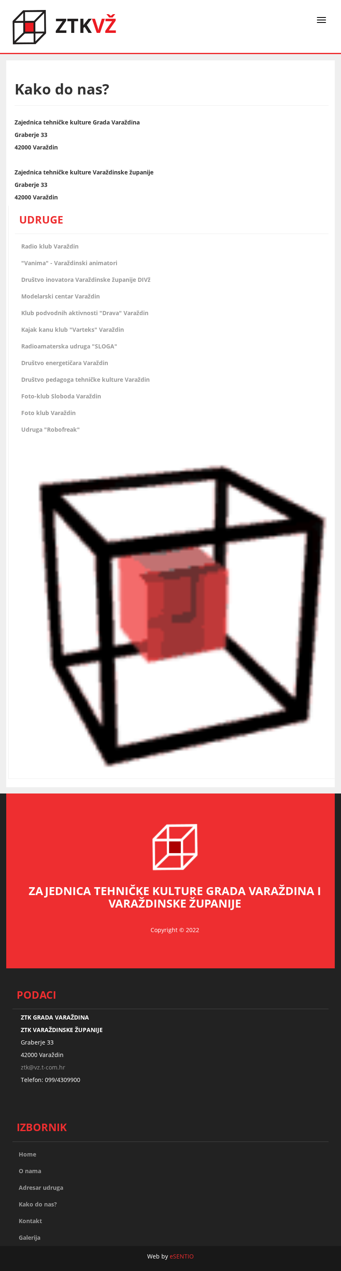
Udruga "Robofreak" (50, 429)
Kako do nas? (38, 1204)
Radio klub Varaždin (50, 246)
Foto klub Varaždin (48, 413)
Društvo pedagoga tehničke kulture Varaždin (85, 379)
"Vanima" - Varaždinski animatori (69, 263)
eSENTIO (182, 1256)
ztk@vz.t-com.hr (43, 1067)
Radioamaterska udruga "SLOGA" (69, 346)
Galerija (29, 1237)
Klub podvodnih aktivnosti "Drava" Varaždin (84, 313)
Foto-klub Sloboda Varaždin (61, 396)
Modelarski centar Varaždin (60, 296)
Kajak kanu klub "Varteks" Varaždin (72, 329)
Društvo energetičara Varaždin (64, 363)
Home (27, 1154)
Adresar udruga (41, 1187)
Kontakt (30, 1221)
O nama (30, 1171)
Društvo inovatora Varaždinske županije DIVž (86, 280)
